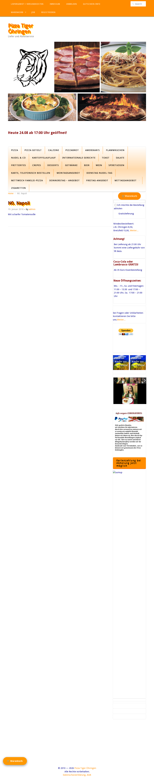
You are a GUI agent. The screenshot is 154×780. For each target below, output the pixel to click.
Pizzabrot (72, 150)
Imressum (55, 4)
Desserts (53, 165)
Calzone (53, 150)
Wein (99, 165)
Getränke (71, 165)
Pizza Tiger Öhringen (20, 28)
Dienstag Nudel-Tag (99, 173)
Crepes (36, 165)
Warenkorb (17, 12)
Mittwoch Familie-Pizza (27, 180)
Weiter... (134, 230)
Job (33, 12)
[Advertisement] (77, 745)
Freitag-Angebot (97, 180)
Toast (105, 157)
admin (32, 209)
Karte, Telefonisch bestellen (30, 173)
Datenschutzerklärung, (74, 775)
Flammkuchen (115, 150)
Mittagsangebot (126, 180)
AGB (89, 775)
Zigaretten (18, 188)
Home (10, 193)
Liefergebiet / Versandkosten (27, 4)
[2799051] (123, 381)
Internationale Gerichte (78, 157)
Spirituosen (116, 165)
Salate (120, 157)
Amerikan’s (92, 150)
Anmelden (71, 4)
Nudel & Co (18, 157)
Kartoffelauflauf (44, 157)
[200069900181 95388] (135, 380)
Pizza (14, 150)
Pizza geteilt (33, 150)
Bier (86, 165)
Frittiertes (18, 165)
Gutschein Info (91, 4)
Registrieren (48, 12)
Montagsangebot (68, 173)
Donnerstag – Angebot (64, 180)
